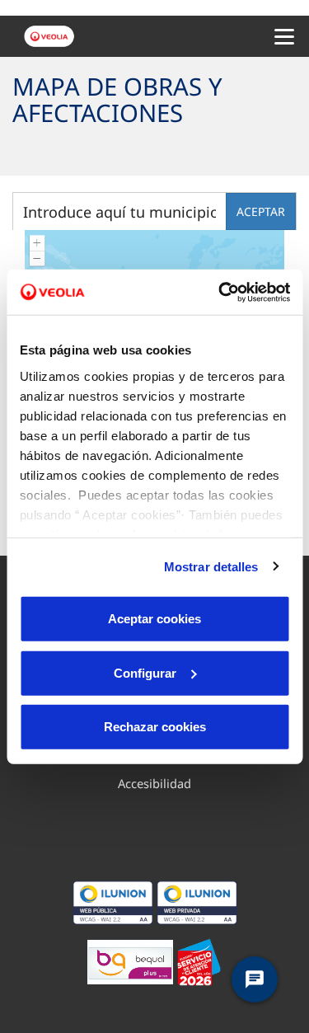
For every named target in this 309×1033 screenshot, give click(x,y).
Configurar (145, 672)
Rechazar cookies (155, 727)
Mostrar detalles (211, 566)
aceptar (260, 211)
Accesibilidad (154, 783)
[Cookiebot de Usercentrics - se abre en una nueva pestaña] (220, 292)
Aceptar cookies (154, 619)
